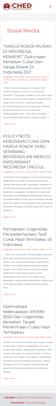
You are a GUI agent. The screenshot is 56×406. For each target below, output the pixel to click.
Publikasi (22, 80)
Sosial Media (34, 80)
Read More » (9, 123)
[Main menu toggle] (50, 7)
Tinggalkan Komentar (13, 77)
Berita (14, 80)
